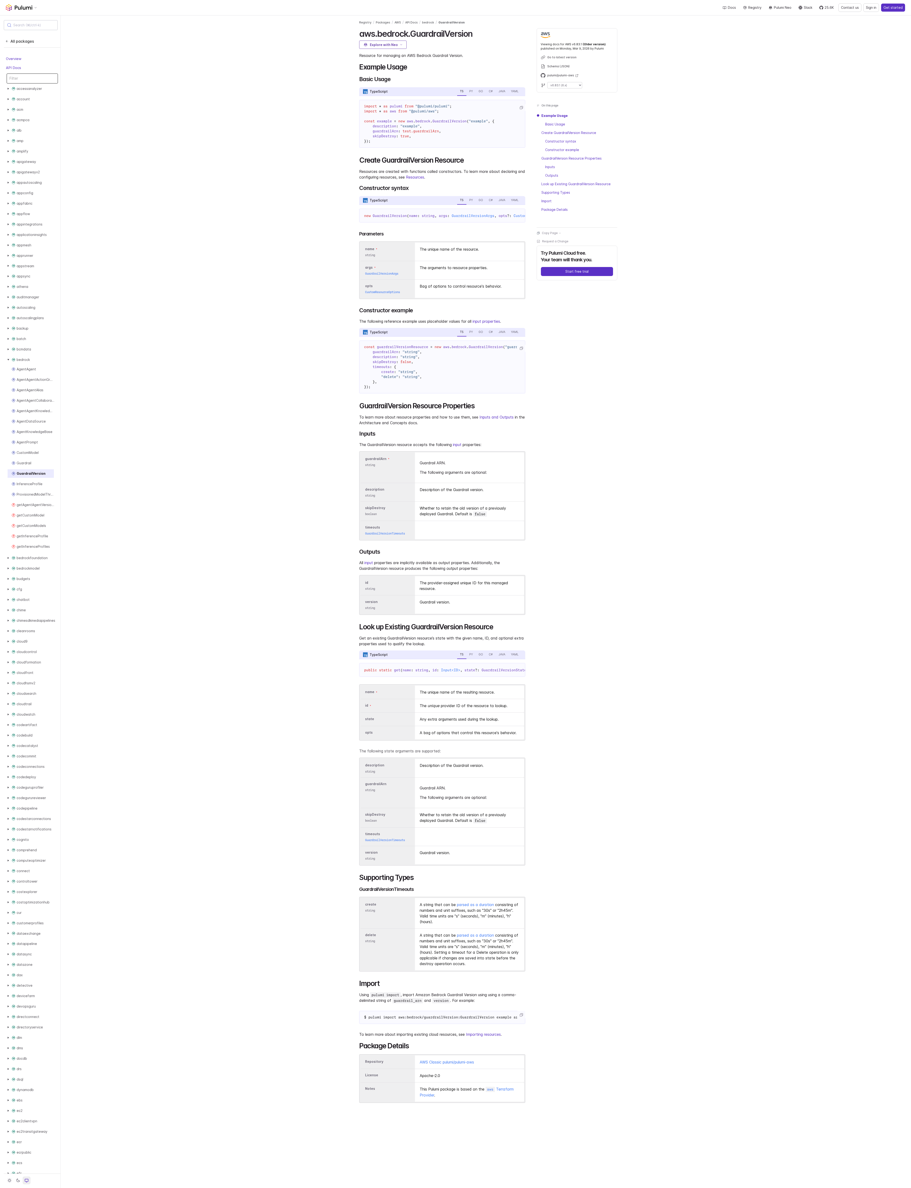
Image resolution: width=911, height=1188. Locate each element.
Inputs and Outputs (496, 417)
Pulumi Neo (782, 7)
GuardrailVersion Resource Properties (571, 158)
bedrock (428, 22)
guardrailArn (375, 459)
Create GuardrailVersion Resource (568, 133)
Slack (808, 7)
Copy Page (550, 233)
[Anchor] (477, 33)
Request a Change (555, 241)
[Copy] (521, 108)
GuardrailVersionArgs (473, 216)
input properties (486, 321)
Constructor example (562, 150)
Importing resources (483, 1034)
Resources (415, 177)
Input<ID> (450, 670)
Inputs (550, 167)
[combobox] (31, 25)
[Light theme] (9, 1180)
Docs (732, 7)
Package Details (554, 209)
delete (370, 935)
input (457, 444)
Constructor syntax (560, 141)
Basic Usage (555, 124)
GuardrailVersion (451, 22)
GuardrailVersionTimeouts (385, 533)
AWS (398, 22)
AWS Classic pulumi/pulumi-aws (447, 1062)
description (374, 489)
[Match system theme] (26, 1180)
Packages (383, 22)
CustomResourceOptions (382, 292)
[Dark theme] (18, 1180)
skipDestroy (375, 508)
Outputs (551, 175)
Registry (755, 7)
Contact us (850, 7)
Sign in (871, 7)
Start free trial (577, 271)
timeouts (372, 527)
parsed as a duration (475, 904)
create (370, 904)
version (371, 602)
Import (546, 201)
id (366, 582)
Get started (893, 7)
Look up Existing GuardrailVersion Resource (576, 184)
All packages (22, 41)
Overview (13, 58)
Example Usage (554, 116)
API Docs (13, 67)
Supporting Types (555, 192)
